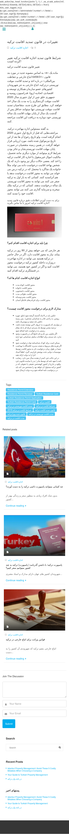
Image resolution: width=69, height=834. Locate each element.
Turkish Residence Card (47, 393)
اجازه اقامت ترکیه (19, 47)
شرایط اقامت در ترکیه (45, 405)
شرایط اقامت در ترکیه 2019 (19, 409)
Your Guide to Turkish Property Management (28, 774)
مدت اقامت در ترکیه (16, 417)
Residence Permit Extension (20, 389)
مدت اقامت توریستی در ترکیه (41, 413)
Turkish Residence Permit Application (25, 397)
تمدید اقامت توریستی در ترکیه (20, 405)
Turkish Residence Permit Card (22, 401)
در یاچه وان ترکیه (15, 778)
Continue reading (15, 505)
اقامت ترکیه (45, 401)
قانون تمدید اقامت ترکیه (45, 409)
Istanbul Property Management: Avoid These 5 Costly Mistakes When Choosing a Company (32, 769)
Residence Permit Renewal (20, 393)
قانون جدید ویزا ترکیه (16, 413)
